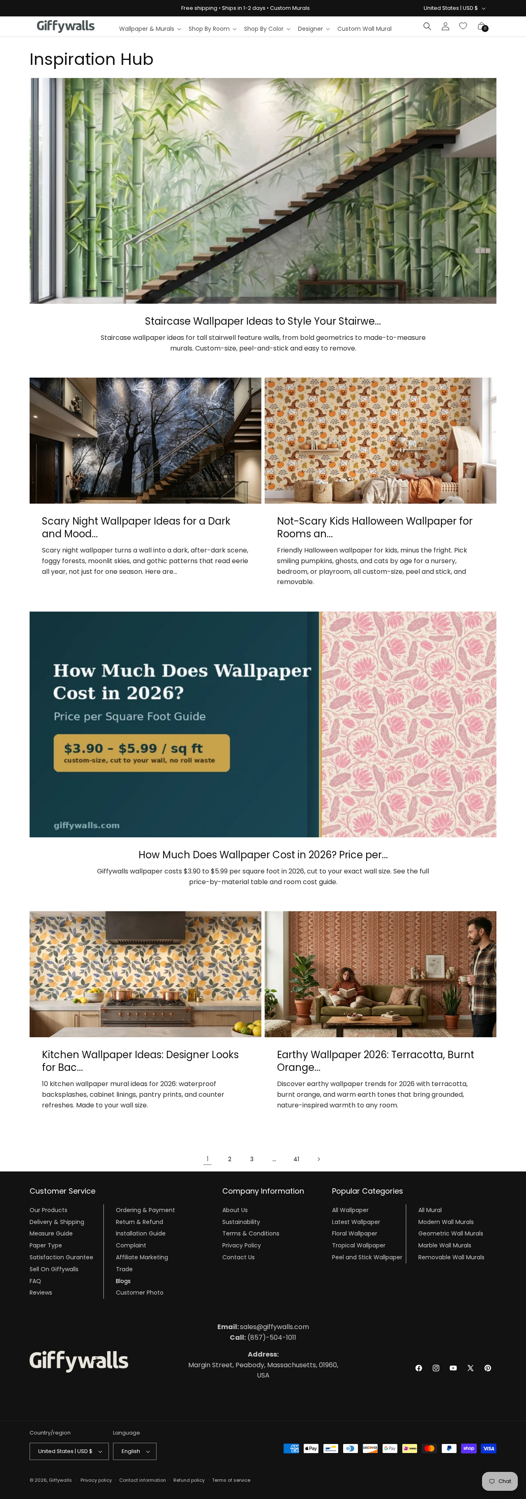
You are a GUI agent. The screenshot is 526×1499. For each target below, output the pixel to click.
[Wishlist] (463, 26)
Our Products (48, 1210)
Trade (124, 1269)
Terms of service (231, 1480)
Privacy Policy (241, 1245)
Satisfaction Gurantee (61, 1257)
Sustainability (241, 1222)
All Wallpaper (350, 1210)
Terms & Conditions (250, 1233)
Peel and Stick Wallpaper (367, 1257)
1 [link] (208, 1159)
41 (296, 1159)
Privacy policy (96, 1480)
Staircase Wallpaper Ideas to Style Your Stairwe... (263, 321)
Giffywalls (60, 1480)
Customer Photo (140, 1292)
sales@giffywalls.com (263, 1327)
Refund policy (189, 1480)
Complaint (131, 1245)
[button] (150, 29)
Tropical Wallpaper (358, 1245)
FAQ (35, 1281)
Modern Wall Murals (446, 1222)
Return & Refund (139, 1222)
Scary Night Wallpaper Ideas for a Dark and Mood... (136, 527)
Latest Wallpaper (356, 1222)
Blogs (123, 1281)
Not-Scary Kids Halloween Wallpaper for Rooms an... (375, 527)
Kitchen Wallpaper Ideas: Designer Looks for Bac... (140, 1061)
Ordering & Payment (145, 1210)
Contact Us (238, 1257)
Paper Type (46, 1245)
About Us (235, 1210)
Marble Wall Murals (444, 1245)
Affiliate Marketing (142, 1257)
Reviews (41, 1292)
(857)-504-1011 (263, 1337)
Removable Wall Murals (451, 1257)
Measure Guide (51, 1233)
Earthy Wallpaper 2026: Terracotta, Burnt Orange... (375, 1061)
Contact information (142, 1480)
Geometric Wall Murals (450, 1233)
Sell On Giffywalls (54, 1269)
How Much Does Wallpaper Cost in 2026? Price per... (263, 854)
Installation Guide (141, 1233)
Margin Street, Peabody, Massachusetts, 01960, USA (263, 1365)
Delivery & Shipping (57, 1222)
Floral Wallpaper (354, 1233)
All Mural (430, 1210)
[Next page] (318, 1159)
